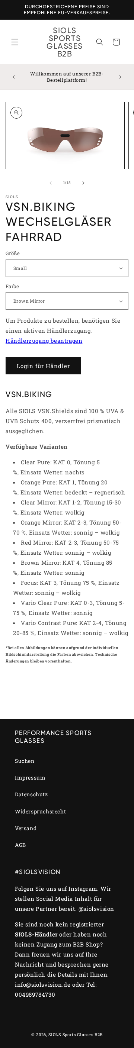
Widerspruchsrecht (40, 811)
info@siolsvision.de (42, 984)
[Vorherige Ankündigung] (14, 77)
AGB (20, 844)
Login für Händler (43, 366)
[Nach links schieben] (50, 183)
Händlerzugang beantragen (44, 340)
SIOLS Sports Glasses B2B (75, 1034)
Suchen (25, 760)
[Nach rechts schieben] (83, 183)
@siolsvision (96, 908)
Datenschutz (31, 794)
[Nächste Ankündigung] (120, 77)
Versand (25, 828)
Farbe (12, 286)
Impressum (30, 777)
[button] (15, 42)
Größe (13, 253)
